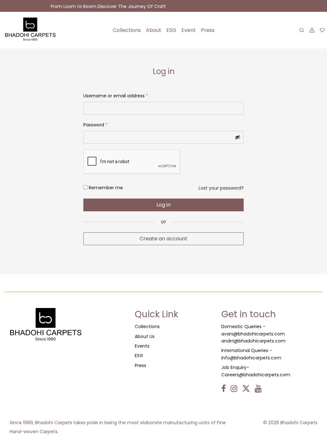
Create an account (163, 238)
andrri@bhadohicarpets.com (253, 341)
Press (208, 30)
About (153, 30)
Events (142, 346)
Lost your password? (221, 188)
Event (188, 30)
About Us (145, 336)
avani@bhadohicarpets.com (253, 334)
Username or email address (115, 95)
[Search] (302, 30)
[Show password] (238, 137)
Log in (163, 204)
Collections (127, 30)
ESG (171, 30)
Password (95, 124)
